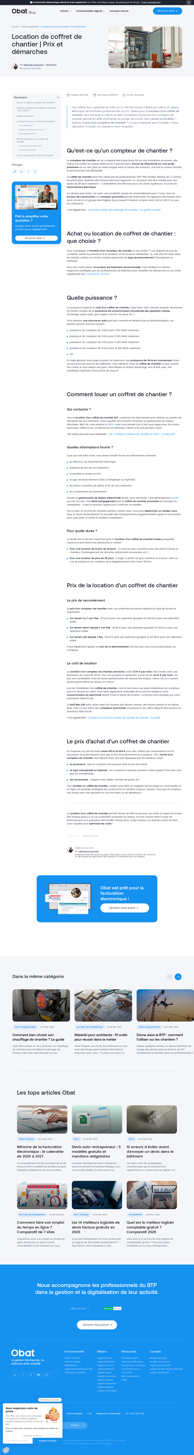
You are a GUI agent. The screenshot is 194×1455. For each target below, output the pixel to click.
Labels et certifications (132, 1362)
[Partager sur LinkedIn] (21, 171)
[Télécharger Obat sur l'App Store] (105, 1425)
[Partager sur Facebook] (28, 171)
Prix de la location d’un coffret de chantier (32, 140)
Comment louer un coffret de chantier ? (36, 121)
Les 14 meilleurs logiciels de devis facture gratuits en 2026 (96, 1227)
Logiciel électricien (106, 1362)
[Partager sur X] (35, 171)
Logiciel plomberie (106, 1369)
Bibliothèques (71, 1365)
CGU (89, 1414)
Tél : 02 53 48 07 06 (134, 1414)
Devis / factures (72, 1358)
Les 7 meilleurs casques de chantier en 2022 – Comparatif (142, 434)
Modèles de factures (160, 1362)
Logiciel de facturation (160, 1365)
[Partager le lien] (14, 171)
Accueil (15, 27)
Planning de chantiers (75, 1373)
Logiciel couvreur (105, 1365)
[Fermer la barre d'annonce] (188, 2)
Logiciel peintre (104, 1358)
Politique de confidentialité (108, 1414)
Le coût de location (27, 150)
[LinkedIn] (15, 1374)
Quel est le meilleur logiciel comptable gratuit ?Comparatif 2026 (150, 1227)
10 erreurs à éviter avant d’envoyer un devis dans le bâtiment (150, 1151)
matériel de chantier (97, 274)
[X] (30, 1374)
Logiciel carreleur (105, 1380)
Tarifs (124, 1380)
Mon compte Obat (130, 1376)
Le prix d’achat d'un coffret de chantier (35, 156)
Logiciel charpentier (106, 1384)
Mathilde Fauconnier (34, 65)
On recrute (127, 1373)
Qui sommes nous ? (131, 1369)
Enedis (175, 498)
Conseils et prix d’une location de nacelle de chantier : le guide (124, 718)
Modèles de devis (158, 1358)
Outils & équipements (30, 27)
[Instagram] (46, 1374)
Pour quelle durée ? (28, 134)
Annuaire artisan (119, 11)
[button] (36, 238)
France (65, 1425)
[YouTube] (38, 1374)
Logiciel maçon (104, 1373)
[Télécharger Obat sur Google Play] (129, 1425)
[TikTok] (54, 1374)
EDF (112, 424)
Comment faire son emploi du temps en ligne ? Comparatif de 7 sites (40, 1227)
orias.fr (108, 1443)
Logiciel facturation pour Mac (79, 1369)
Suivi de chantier (73, 1362)
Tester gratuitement (150, 2)
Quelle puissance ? (25, 116)
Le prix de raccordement (30, 146)
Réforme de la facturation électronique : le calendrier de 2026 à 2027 (40, 1151)
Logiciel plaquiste (105, 1387)
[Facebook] (22, 1374)
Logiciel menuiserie (106, 1376)
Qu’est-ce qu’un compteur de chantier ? (36, 103)
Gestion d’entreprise (159, 1373)
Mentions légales (75, 1414)
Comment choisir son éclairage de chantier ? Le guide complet (124, 210)
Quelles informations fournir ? (32, 130)
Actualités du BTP (130, 1358)
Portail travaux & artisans (133, 1365)
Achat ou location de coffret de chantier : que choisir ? (36, 109)
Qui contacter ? (26, 126)
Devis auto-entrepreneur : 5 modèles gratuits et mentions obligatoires (96, 1151)
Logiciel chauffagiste (107, 1391)
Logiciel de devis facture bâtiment (166, 1369)
